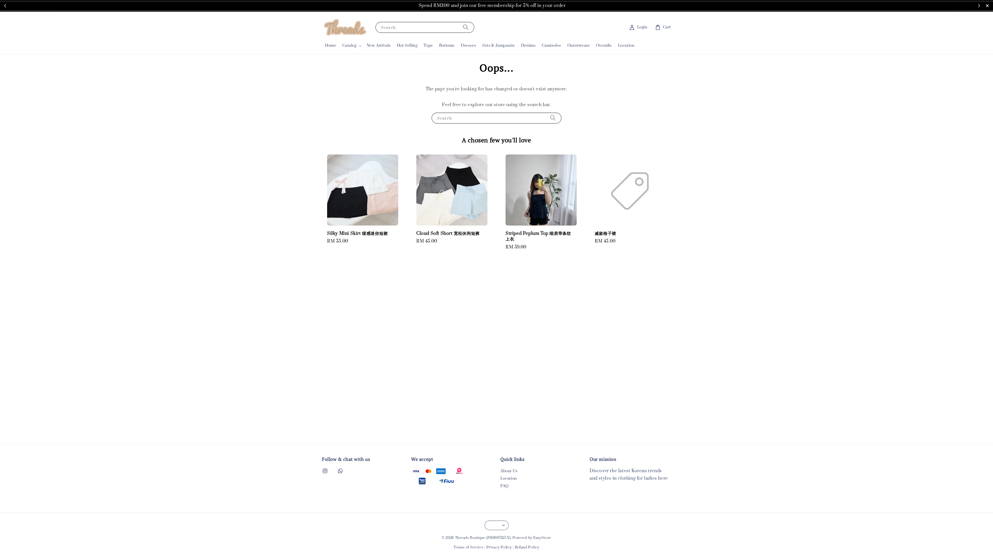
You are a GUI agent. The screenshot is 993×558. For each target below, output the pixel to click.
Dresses (468, 45)
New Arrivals (379, 45)
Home (330, 45)
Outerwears (578, 45)
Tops (428, 45)
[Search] (465, 27)
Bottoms (447, 45)
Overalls (604, 45)
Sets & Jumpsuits (498, 45)
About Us (509, 471)
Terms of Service (468, 547)
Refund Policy (527, 547)
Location (626, 45)
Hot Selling (407, 45)
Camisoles (551, 45)
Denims (528, 45)
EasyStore (542, 538)
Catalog (349, 45)
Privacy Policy (499, 547)
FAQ (504, 486)
